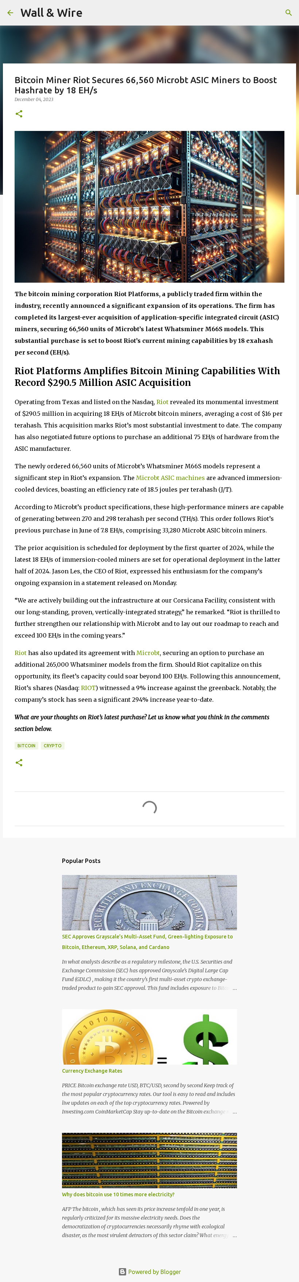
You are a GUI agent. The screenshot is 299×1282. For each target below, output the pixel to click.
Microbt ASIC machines (170, 477)
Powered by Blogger (154, 1272)
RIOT (88, 688)
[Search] (93, 13)
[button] (19, 114)
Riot (162, 402)
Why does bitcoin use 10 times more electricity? (118, 1194)
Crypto (53, 745)
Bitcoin (26, 745)
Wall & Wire (51, 12)
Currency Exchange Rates (92, 1071)
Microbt (148, 653)
